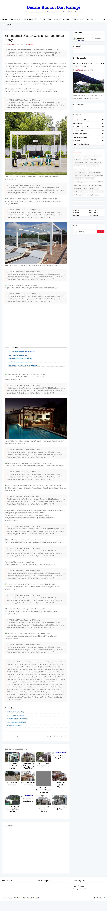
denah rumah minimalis (89, 127)
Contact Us (36, 898)
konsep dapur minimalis (80, 188)
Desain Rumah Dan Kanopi (53, 7)
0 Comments (29, 44)
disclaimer (76, 212)
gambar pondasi (90, 179)
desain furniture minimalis (89, 144)
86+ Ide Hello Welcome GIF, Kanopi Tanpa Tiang (43, 790)
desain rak (86, 169)
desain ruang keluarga (80, 172)
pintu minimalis (89, 130)
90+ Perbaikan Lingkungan (18, 355)
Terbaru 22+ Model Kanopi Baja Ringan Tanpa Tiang (12, 809)
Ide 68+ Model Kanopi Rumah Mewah (21, 352)
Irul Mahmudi (10, 44)
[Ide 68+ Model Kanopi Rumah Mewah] (12, 757)
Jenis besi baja (78, 156)
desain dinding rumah (89, 159)
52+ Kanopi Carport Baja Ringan (59, 808)
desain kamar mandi (95, 162)
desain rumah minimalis (89, 120)
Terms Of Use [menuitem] (46, 19)
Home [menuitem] (4, 19)
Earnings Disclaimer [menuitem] (61, 19)
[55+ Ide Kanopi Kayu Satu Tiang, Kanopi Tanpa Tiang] (28, 757)
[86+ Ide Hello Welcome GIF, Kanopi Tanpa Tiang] (43, 778)
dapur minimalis (88, 156)
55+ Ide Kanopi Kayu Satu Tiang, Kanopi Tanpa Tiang (28, 766)
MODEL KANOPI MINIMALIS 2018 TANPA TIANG (88, 65)
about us (76, 210)
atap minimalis (89, 123)
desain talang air (78, 175)
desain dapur (77, 159)
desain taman (89, 175)
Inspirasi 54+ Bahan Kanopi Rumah (59, 757)
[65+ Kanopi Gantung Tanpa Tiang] (28, 776)
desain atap (98, 156)
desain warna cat (78, 179)
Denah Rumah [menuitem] (15, 19)
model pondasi (94, 188)
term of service (93, 215)
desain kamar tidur (79, 166)
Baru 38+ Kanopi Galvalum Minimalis (43, 765)
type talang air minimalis (92, 195)
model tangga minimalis (96, 191)
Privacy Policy (22, 898)
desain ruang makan (94, 172)
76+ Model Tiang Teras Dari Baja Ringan (23, 365)
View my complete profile (80, 889)
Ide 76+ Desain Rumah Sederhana (20, 362)
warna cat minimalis (89, 137)
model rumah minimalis (80, 191)
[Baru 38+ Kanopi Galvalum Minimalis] (43, 757)
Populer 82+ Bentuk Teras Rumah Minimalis (44, 809)
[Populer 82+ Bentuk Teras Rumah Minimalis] (43, 800)
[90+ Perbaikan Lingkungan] (12, 776)
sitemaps (76, 215)
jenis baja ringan (78, 182)
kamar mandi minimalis (80, 185)
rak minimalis (89, 140)
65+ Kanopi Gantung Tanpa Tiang (20, 358)
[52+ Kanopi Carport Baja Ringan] (59, 800)
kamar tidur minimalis (95, 185)
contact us (92, 210)
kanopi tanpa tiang (12, 736)
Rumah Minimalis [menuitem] (31, 19)
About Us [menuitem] (89, 19)
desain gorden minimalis (81, 162)
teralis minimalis (78, 195)
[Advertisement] (36, 327)
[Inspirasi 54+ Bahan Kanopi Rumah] (59, 753)
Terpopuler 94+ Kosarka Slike (28, 800)
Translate (80, 40)
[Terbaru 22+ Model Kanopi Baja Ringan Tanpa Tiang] (12, 800)
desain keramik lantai (93, 166)
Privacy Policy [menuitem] (78, 19)
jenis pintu (88, 182)
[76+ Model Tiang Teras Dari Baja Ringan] (59, 776)
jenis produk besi (98, 182)
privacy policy (93, 212)
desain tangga (99, 175)
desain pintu (77, 169)
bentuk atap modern (89, 134)
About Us (29, 898)
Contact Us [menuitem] (8, 25)
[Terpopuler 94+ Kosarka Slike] (28, 796)
